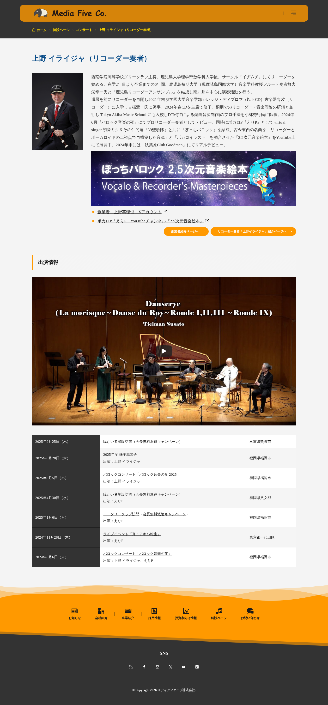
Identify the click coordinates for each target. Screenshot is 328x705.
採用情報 (154, 618)
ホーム (41, 30)
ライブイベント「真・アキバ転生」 (132, 534)
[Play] (164, 351)
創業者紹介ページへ (185, 231)
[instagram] (157, 667)
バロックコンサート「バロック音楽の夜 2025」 (141, 474)
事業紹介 (128, 618)
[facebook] (144, 667)
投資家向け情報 (186, 618)
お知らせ (74, 618)
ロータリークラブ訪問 (121, 514)
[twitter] (170, 667)
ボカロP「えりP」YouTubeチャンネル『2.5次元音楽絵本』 (150, 221)
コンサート (84, 30)
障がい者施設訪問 (117, 494)
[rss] (131, 667)
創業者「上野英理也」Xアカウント (129, 212)
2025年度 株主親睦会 (120, 454)
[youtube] (183, 667)
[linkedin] (197, 667)
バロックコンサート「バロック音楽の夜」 (137, 554)
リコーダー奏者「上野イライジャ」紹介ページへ (252, 231)
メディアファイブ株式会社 (176, 690)
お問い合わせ (250, 618)
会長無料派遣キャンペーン (157, 441)
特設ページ (61, 30)
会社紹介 (101, 618)
